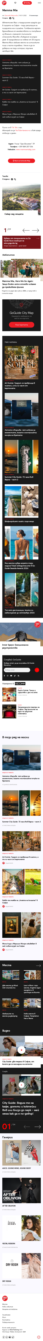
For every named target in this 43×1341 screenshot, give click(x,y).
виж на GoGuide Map (22, 161)
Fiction (12, 1332)
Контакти (6, 1320)
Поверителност (8, 1322)
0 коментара (33, 15)
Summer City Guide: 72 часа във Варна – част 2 (18, 78)
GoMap (27, 3)
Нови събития (7, 1307)
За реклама (6, 1315)
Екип (4, 1317)
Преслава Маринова (11, 15)
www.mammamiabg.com (25, 150)
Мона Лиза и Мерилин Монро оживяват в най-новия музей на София (19, 114)
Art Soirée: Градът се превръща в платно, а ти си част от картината (19, 90)
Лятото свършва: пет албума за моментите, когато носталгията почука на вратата (19, 64)
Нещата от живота (9, 1309)
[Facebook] (10, 18)
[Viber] (13, 18)
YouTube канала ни (22, 130)
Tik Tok (14, 128)
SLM (24, 1332)
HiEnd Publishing (14, 1330)
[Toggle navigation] (39, 2)
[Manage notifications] (38, 1337)
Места (4, 1304)
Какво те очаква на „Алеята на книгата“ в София (20, 102)
